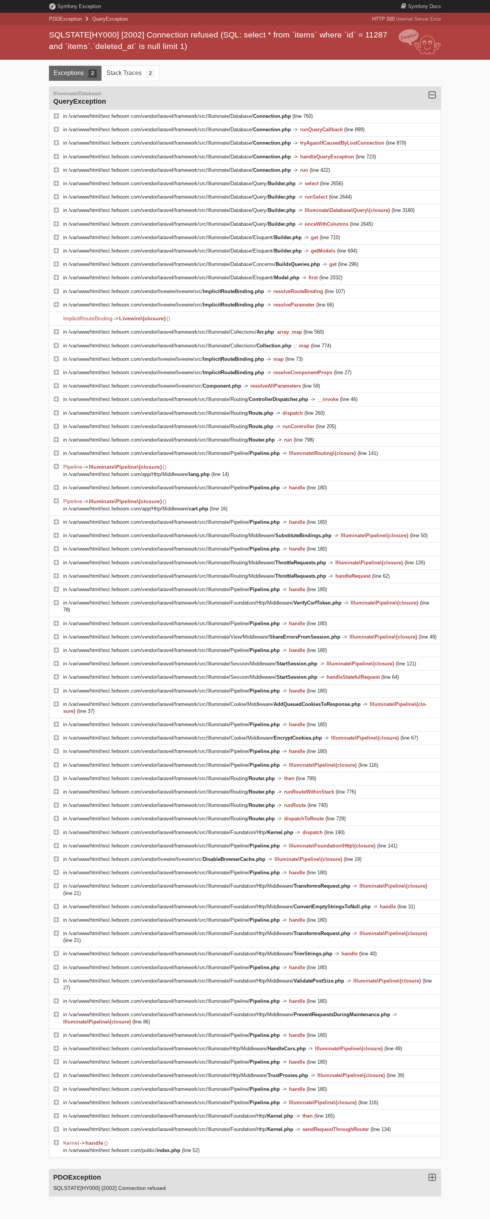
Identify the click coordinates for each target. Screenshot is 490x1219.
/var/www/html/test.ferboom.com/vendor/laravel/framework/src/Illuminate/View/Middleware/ (204, 637)
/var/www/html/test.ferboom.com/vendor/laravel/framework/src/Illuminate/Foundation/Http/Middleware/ (205, 603)
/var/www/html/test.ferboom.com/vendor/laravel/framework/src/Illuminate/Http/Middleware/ (187, 1048)
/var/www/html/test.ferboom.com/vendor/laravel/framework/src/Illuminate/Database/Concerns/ (194, 264)
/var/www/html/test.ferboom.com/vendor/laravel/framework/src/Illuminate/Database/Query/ (182, 183)
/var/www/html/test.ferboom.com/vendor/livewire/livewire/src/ (166, 291)
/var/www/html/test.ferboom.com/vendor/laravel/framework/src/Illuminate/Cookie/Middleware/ (215, 704)
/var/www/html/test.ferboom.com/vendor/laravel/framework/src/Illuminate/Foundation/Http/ (181, 832)
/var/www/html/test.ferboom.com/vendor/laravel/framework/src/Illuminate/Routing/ (188, 399)
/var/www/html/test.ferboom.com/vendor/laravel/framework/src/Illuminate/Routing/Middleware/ (200, 535)
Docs (424, 6)
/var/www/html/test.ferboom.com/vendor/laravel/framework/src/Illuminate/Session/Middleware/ (193, 664)
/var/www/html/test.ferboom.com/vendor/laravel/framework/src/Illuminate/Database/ (180, 116)
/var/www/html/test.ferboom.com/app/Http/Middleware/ (139, 474)
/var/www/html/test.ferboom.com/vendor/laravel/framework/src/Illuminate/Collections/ (171, 332)
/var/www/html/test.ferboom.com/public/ (124, 1150)
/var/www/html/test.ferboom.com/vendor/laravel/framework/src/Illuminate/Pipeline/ (174, 453)
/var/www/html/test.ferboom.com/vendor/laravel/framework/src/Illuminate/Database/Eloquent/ (185, 237)
